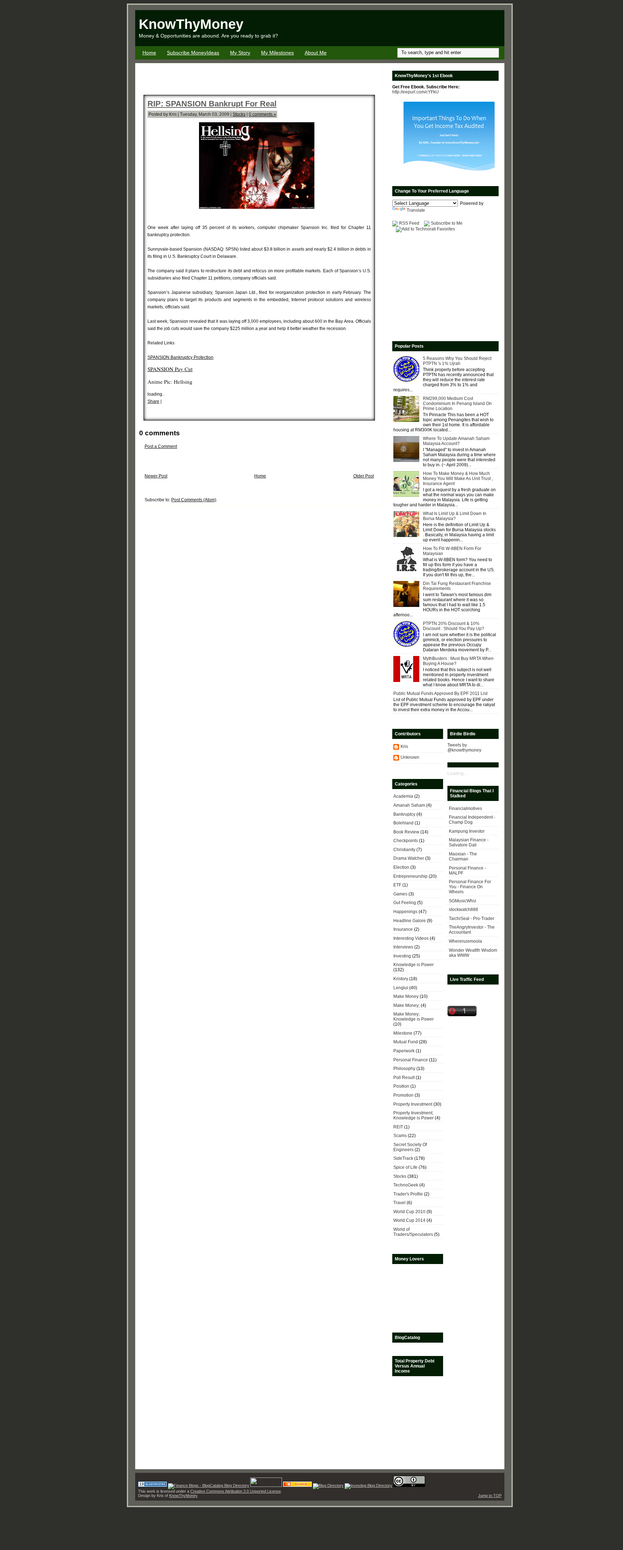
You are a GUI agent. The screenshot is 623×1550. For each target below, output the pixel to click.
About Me (316, 53)
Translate (416, 210)
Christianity (404, 849)
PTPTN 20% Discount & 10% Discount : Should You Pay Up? (453, 626)
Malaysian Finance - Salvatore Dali (469, 842)
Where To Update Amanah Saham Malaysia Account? (456, 441)
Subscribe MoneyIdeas (193, 53)
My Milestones (277, 53)
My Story (240, 53)
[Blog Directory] (328, 1485)
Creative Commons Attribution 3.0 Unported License (235, 1491)
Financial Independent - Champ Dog (472, 820)
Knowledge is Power (413, 964)
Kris (404, 746)
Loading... (457, 773)
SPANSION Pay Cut (170, 369)
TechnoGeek (405, 1185)
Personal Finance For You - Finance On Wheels (470, 886)
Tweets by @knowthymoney (464, 748)
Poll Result (404, 1077)
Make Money (406, 996)
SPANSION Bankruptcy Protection (180, 357)
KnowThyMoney (191, 24)
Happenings (405, 911)
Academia (403, 796)
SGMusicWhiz (462, 900)
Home (149, 53)
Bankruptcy (404, 814)
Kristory (400, 978)
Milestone (402, 1033)
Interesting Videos (411, 938)
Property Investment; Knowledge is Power (413, 1115)
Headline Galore (409, 920)
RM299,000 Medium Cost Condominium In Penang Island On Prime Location (457, 403)
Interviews (403, 947)
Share (153, 401)
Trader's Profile (408, 1194)
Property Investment (412, 1104)
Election (401, 867)
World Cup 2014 (409, 1220)
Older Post (363, 476)
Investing (402, 956)
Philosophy (404, 1068)
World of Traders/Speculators (413, 1232)
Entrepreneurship (410, 876)
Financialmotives (465, 808)
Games (400, 894)
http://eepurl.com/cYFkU (415, 91)
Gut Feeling (404, 902)
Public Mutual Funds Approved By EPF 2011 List (440, 693)
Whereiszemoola (465, 941)
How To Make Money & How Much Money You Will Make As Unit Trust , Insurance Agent (458, 478)
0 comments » (262, 114)
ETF (397, 885)
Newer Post (156, 476)
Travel (399, 1202)
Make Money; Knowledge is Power (413, 1017)
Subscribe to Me (447, 223)
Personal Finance (410, 1059)
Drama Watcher (408, 858)
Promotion (403, 1095)
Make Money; (406, 1005)
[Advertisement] (420, 28)
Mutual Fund (405, 1041)
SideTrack (403, 1158)
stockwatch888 (463, 909)
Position (401, 1086)
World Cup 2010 (409, 1211)
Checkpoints (405, 840)
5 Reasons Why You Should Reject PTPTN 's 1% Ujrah (457, 361)
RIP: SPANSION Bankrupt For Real (212, 103)
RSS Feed (409, 223)
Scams (400, 1135)
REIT (398, 1127)
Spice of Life (405, 1167)
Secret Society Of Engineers (410, 1147)
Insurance (403, 929)
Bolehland (403, 822)
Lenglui (400, 987)
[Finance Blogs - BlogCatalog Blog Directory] (208, 1485)
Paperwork (404, 1050)
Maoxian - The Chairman (463, 856)
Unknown (410, 757)
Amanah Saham (409, 805)
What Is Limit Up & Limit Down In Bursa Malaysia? (454, 516)
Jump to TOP (490, 1495)
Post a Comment (161, 446)
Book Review (406, 832)
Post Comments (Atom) (193, 499)
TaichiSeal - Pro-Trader (471, 918)
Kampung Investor (467, 831)
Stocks (239, 114)
